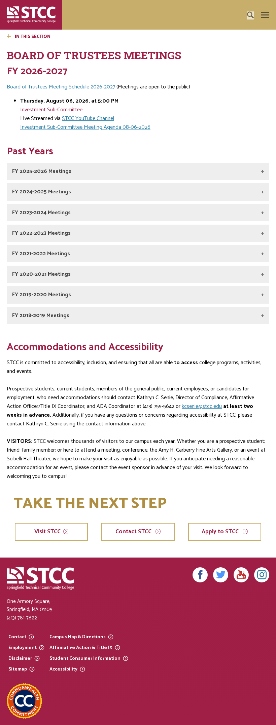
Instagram (261, 574)
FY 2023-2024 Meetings (41, 212)
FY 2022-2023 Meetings (41, 233)
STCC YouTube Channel (88, 118)
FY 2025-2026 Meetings (41, 171)
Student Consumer (84, 658)
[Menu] (265, 15)
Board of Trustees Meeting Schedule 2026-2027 (61, 86)
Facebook (200, 574)
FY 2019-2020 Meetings (41, 294)
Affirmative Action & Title (80, 647)
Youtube (241, 574)
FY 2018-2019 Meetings (40, 315)
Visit (47, 531)
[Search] (261, 34)
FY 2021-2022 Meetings (41, 253)
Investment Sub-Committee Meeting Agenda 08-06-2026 (85, 127)
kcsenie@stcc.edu (202, 406)
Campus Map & (77, 637)
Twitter (220, 574)
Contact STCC (134, 531)
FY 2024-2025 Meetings (41, 191)
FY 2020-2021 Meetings (41, 274)
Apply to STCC (221, 531)
